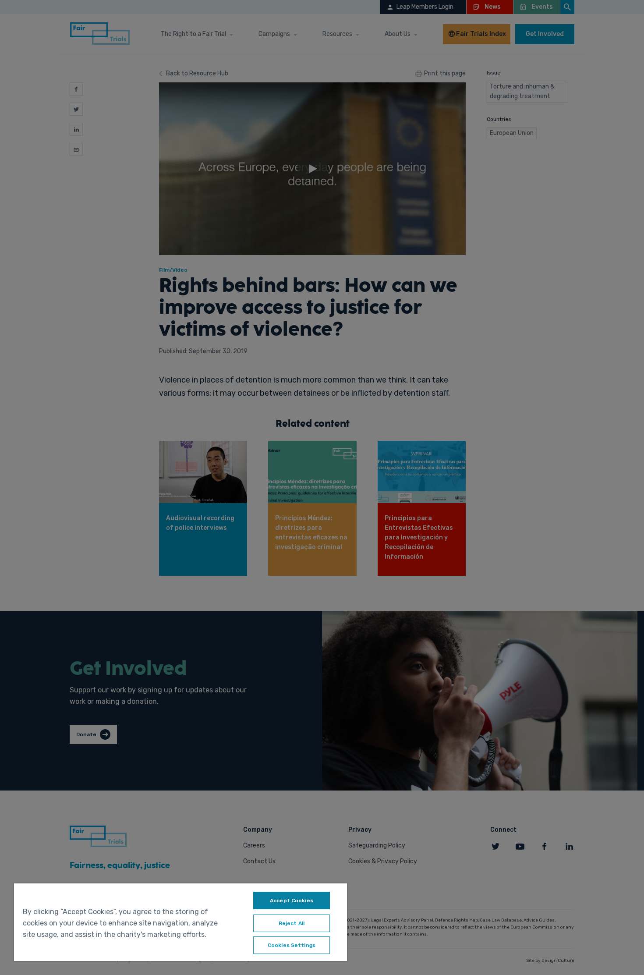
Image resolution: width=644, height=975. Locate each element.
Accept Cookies (291, 900)
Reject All (291, 923)
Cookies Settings (291, 945)
